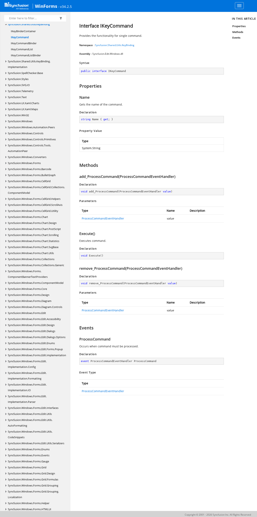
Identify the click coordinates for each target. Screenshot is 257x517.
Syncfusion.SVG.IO (19, 85)
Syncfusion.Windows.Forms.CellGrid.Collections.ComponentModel (36, 190)
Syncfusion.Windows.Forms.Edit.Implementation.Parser (27, 399)
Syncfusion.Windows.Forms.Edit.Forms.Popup (35, 349)
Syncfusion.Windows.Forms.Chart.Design (32, 223)
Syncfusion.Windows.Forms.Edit (27, 313)
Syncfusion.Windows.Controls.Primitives (32, 139)
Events (236, 37)
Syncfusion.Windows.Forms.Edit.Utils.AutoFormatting (30, 422)
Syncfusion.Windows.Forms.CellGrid (29, 181)
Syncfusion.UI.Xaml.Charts (23, 103)
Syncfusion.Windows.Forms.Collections (31, 259)
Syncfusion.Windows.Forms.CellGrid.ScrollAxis (35, 205)
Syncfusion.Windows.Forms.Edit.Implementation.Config (27, 364)
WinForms (46, 6)
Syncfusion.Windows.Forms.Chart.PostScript (34, 229)
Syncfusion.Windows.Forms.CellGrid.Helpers (34, 199)
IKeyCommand (20, 37)
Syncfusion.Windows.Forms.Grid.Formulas (33, 479)
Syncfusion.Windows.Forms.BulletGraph (32, 175)
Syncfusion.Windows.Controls (25, 133)
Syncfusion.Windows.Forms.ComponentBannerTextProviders (28, 274)
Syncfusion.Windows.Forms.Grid (27, 467)
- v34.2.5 (65, 6)
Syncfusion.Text (17, 97)
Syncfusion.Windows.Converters (27, 157)
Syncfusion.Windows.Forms (24, 163)
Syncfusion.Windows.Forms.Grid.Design (31, 473)
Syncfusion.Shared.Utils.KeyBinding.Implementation (29, 64)
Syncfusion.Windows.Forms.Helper (28, 503)
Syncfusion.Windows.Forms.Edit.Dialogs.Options (36, 337)
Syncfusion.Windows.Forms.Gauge (28, 461)
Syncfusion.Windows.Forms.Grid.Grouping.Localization (33, 494)
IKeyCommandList (22, 49)
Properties (239, 26)
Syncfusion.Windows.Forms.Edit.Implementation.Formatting (27, 375)
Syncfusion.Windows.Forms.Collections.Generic (36, 265)
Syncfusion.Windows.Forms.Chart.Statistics (33, 241)
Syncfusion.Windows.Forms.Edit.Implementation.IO (27, 387)
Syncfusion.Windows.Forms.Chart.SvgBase (33, 247)
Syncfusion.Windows (20, 121)
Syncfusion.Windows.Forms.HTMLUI (29, 509)
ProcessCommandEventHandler (103, 218)
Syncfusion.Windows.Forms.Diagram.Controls (35, 307)
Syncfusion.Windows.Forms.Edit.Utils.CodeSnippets (30, 434)
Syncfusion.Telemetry (21, 91)
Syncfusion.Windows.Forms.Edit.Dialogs (31, 331)
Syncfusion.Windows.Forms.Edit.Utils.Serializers (36, 443)
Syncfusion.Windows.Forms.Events (28, 455)
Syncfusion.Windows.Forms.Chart (28, 217)
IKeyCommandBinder (24, 43)
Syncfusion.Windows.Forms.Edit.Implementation (37, 355)
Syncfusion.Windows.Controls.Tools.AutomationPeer (29, 148)
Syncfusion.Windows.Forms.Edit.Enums (31, 343)
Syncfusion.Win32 (18, 115)
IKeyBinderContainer (23, 31)
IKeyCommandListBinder (26, 55)
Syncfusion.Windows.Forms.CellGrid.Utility (33, 211)
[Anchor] (77, 85)
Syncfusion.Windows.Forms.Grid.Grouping (33, 485)
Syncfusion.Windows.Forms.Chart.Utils (31, 253)
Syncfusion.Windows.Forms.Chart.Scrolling (33, 235)
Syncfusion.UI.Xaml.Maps (23, 109)
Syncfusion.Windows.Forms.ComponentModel (35, 283)
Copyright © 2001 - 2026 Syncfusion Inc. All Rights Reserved (218, 514)
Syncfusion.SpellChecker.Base (25, 73)
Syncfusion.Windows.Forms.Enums (29, 449)
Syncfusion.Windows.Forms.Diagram (29, 301)
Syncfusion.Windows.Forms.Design (28, 295)
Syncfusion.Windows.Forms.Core (27, 289)
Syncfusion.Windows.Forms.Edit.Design (31, 325)
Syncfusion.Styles (18, 79)
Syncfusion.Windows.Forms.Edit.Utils (30, 414)
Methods (237, 32)
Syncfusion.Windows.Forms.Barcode (29, 169)
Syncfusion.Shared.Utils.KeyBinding (29, 24)
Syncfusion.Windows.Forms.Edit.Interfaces (33, 408)
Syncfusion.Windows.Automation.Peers (31, 127)
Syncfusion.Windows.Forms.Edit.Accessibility (34, 319)
